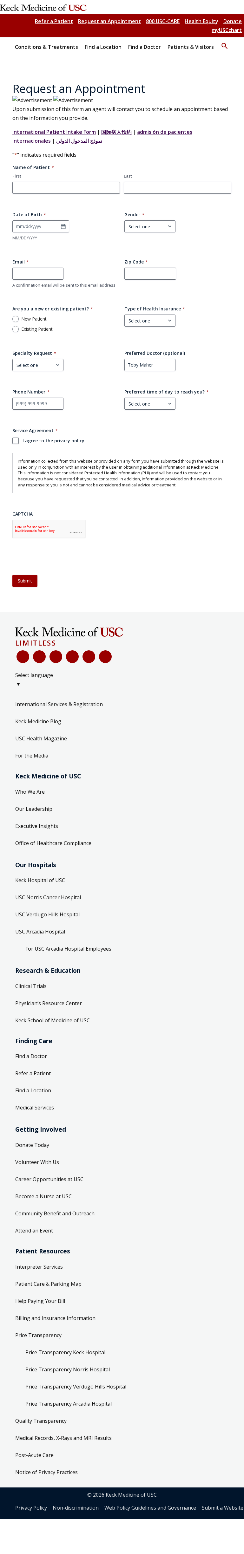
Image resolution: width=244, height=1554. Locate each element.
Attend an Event (34, 1230)
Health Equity (201, 21)
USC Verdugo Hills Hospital (47, 914)
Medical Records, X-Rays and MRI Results (63, 1437)
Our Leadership (33, 808)
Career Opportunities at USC (49, 1179)
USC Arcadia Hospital (40, 931)
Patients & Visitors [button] (191, 46)
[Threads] (105, 656)
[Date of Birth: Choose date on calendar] (63, 226)
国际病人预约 (116, 131)
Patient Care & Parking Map (48, 1283)
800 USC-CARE (163, 21)
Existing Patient (37, 329)
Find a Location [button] (103, 46)
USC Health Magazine (41, 738)
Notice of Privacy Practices (46, 1472)
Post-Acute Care (34, 1455)
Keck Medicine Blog (38, 721)
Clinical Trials (31, 986)
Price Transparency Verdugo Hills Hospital (75, 1386)
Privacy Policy (31, 1507)
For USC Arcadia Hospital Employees (68, 948)
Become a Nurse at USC (43, 1196)
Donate (232, 21)
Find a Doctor (31, 1056)
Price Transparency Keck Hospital (65, 1352)
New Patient (34, 319)
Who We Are (30, 791)
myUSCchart (227, 30)
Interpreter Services (39, 1266)
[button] (224, 43)
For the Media (31, 755)
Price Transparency (38, 1335)
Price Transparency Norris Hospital (67, 1369)
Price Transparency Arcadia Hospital (68, 1403)
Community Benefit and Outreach (55, 1213)
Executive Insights (36, 826)
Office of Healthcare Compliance (53, 843)
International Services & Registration (59, 704)
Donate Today (32, 1144)
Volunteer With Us (37, 1162)
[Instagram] (88, 656)
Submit (25, 581)
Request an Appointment (109, 21)
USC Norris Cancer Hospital (48, 897)
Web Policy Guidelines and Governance (150, 1507)
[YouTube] (55, 656)
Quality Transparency (41, 1420)
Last (128, 176)
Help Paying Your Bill (40, 1300)
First (16, 176)
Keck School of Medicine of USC (52, 1020)
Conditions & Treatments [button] (46, 46)
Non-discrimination (76, 1507)
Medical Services (34, 1107)
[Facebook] (22, 656)
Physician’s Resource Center (48, 1003)
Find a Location (33, 1090)
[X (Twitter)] (39, 656)
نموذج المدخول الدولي (79, 140)
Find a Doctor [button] (144, 46)
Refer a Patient (54, 21)
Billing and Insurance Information (55, 1318)
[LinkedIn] (72, 656)
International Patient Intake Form (54, 131)
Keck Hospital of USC (40, 880)
